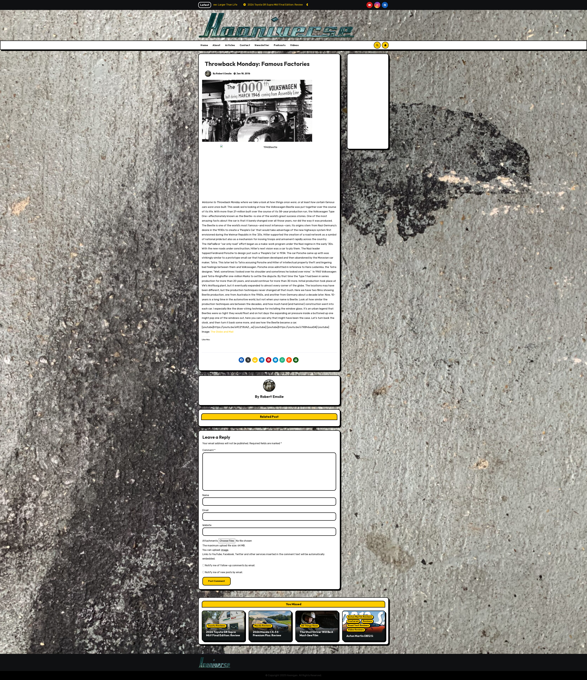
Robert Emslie (272, 396)
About (216, 45)
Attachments (210, 540)
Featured (353, 621)
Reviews (367, 621)
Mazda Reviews (262, 625)
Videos (294, 45)
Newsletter (262, 45)
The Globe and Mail (221, 331)
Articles (230, 45)
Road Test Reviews (358, 625)
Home (204, 45)
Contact (245, 45)
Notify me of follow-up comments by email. (230, 565)
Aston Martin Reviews (360, 617)
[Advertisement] (368, 102)
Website (206, 525)
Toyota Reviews (216, 625)
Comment (208, 450)
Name (205, 495)
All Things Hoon (309, 625)
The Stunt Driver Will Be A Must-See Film (316, 633)
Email (205, 510)
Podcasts (280, 45)
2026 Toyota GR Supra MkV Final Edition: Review (223, 633)
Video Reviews (356, 629)
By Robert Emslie (222, 73)
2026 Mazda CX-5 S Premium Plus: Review (267, 633)
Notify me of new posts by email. (224, 572)
